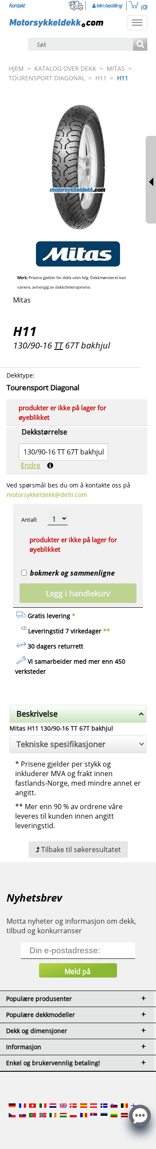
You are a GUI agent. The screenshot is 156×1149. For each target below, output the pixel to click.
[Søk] (140, 45)
